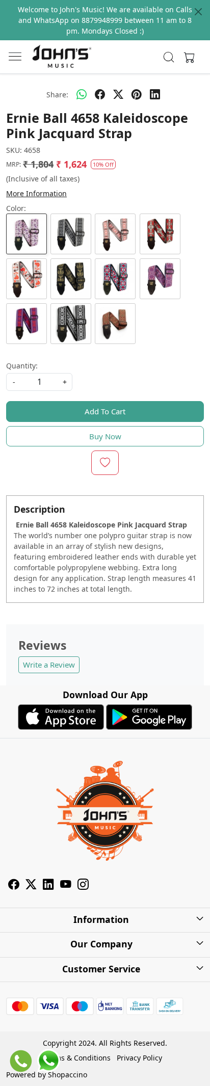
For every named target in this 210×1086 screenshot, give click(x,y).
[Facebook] (13, 885)
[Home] (61, 57)
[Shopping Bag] (187, 57)
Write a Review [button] (49, 664)
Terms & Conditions (77, 1058)
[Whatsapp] (81, 94)
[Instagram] (83, 885)
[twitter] (118, 94)
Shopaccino (67, 1074)
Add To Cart (105, 411)
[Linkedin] (48, 885)
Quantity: (22, 365)
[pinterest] (136, 94)
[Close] (198, 11)
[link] (169, 57)
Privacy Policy (139, 1058)
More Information (36, 193)
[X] (31, 885)
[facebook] (100, 94)
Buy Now (105, 436)
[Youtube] (65, 885)
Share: (57, 94)
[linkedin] (155, 94)
